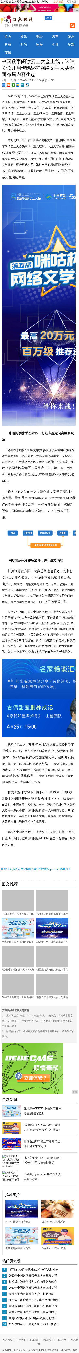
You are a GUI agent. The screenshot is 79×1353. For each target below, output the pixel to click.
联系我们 (35, 1339)
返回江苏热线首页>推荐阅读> (19, 869)
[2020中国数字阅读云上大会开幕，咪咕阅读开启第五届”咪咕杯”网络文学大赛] (52, 938)
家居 (39, 44)
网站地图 (71, 1)
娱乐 (71, 36)
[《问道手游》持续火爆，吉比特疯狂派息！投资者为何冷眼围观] (18, 910)
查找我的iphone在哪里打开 (54, 869)
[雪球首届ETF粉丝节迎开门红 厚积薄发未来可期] (11, 1149)
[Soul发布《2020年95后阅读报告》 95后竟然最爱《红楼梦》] (11, 1133)
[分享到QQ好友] (27, 85)
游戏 (71, 44)
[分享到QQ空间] (18, 85)
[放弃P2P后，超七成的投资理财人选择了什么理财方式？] (57, 1217)
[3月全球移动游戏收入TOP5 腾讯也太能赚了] (18, 966)
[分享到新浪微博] (8, 85)
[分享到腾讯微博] (22, 85)
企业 (55, 44)
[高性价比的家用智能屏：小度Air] (52, 910)
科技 (8, 44)
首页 (8, 36)
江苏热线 (66, 1350)
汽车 (55, 36)
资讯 (48, 17)
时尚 (23, 44)
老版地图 (48, 1339)
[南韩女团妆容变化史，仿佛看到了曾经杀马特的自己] (52, 993)
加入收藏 (58, 1)
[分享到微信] (13, 85)
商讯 (8, 52)
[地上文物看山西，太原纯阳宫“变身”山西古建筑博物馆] (11, 1166)
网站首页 (7, 1339)
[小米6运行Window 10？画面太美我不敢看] (11, 1179)
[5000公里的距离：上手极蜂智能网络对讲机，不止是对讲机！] (18, 993)
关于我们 (21, 1339)
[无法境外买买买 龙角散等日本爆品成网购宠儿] (18, 938)
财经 (39, 36)
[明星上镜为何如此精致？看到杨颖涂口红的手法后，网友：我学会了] (52, 966)
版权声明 (62, 1339)
